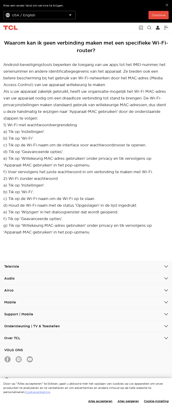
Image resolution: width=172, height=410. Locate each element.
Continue (158, 15)
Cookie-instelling (156, 401)
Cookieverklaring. (38, 392)
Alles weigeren (128, 401)
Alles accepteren (100, 401)
